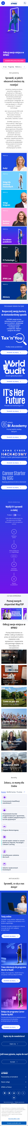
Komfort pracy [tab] (11, 792)
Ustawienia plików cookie (14, 1118)
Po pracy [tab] (19, 792)
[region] (14, 1115)
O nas (5, 67)
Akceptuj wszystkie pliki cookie (14, 1123)
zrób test (14, 556)
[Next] (24, 792)
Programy (11, 67)
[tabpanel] (14, 833)
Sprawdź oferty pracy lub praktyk (14, 60)
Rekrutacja (18, 67)
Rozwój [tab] (3, 792)
